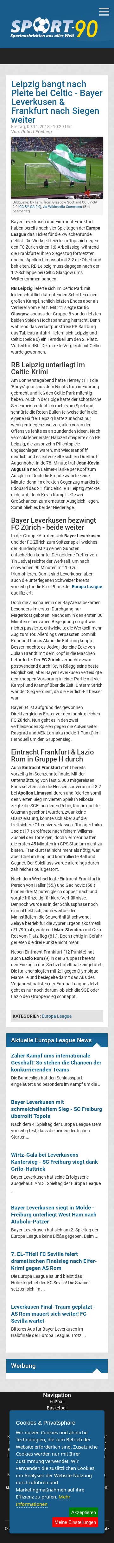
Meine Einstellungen (75, 1522)
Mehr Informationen (43, 1500)
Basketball (57, 1407)
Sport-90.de (54, 27)
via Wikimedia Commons (62, 207)
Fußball (57, 1401)
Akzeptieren (83, 1512)
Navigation (57, 1395)
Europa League (57, 1016)
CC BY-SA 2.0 (29, 207)
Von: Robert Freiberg (31, 131)
